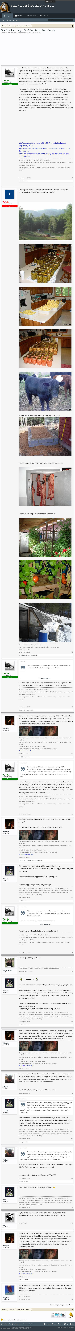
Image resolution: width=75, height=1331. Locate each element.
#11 (72, 1068)
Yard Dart (31, 32)
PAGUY (5, 1086)
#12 (72, 1093)
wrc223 (25, 655)
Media (19, 16)
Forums (8, 16)
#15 (72, 1207)
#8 (72, 952)
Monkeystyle (6, 1324)
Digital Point (29, 1327)
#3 (72, 707)
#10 (72, 1022)
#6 (72, 857)
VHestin (6, 728)
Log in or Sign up (50, 1)
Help (54, 1324)
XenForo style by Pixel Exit (37, 1328)
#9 (72, 971)
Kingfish (6, 1298)
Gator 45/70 (7, 970)
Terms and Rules (62, 1327)
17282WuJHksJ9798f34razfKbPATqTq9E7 (14, 1320)
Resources (32, 16)
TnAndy (21, 652)
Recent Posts (16, 20)
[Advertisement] (37, 48)
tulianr (21, 181)
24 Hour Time (17, 1324)
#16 (72, 1223)
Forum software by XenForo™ (14, 1328)
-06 (4, 1225)
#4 (72, 754)
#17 (72, 1276)
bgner (20, 655)
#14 (72, 1178)
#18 (72, 1299)
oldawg (21, 1142)
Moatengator (22, 860)
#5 (72, 814)
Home (61, 1324)
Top (67, 1324)
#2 (72, 652)
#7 (72, 898)
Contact (47, 1324)
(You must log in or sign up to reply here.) (62, 1305)
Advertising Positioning (18, 1327)
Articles (45, 16)
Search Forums (6, 20)
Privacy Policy (71, 1327)
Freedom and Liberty (15, 32)
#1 (72, 178)
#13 (72, 1139)
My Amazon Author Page (26, 751)
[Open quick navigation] (72, 26)
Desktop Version (28, 1324)
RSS (72, 1324)
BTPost (31, 655)
